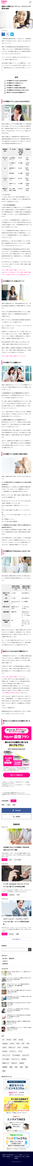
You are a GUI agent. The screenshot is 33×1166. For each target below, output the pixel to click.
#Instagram (11, 894)
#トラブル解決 (17, 859)
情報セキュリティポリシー (25, 1154)
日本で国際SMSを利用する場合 (10, 692)
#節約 (8, 804)
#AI (3, 1039)
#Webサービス (12, 1047)
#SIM (23, 1043)
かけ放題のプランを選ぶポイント (15, 83)
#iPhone (12, 1043)
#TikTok (4, 1047)
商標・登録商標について (8, 1156)
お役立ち (13, 801)
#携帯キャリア (6, 1063)
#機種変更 (5, 1067)
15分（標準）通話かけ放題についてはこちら (14, 270)
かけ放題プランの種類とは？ (14, 85)
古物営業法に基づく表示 (19, 1156)
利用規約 (16, 1158)
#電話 (14, 804)
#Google (21, 1039)
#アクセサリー (13, 1051)
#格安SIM (22, 1063)
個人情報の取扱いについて (12, 1154)
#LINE (10, 859)
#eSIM (15, 1039)
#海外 (16, 1067)
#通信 (26, 1067)
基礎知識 (5, 964)
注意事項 (28, 1156)
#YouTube (5, 1051)
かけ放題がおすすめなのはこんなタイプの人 (18, 90)
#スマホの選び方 (16, 1055)
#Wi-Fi (19, 1047)
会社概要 (4, 1154)
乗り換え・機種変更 (8, 958)
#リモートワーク (15, 1059)
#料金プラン (14, 1063)
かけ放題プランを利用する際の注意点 (16, 88)
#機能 (17, 934)
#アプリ (20, 1051)
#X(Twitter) (25, 1047)
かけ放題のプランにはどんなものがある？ (17, 80)
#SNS (18, 894)
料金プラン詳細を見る (16, 775)
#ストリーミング (6, 1055)
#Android (11, 934)
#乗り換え (24, 1059)
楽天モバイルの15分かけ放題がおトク (16, 92)
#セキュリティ (26, 1055)
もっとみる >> (16, 939)
